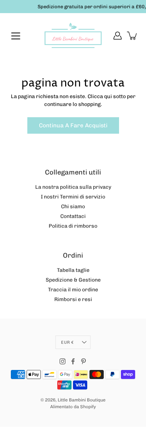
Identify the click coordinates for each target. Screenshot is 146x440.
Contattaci (73, 216)
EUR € (67, 342)
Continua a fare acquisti (73, 125)
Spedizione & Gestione (73, 280)
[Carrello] (133, 36)
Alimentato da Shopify (73, 406)
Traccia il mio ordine (73, 289)
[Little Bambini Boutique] (73, 35)
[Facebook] (73, 361)
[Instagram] (62, 361)
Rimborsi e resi (73, 299)
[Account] (118, 36)
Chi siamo (73, 206)
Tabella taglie (73, 270)
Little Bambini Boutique (82, 400)
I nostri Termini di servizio (73, 197)
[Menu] (15, 36)
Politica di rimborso (73, 226)
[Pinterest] (83, 361)
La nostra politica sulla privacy (73, 187)
